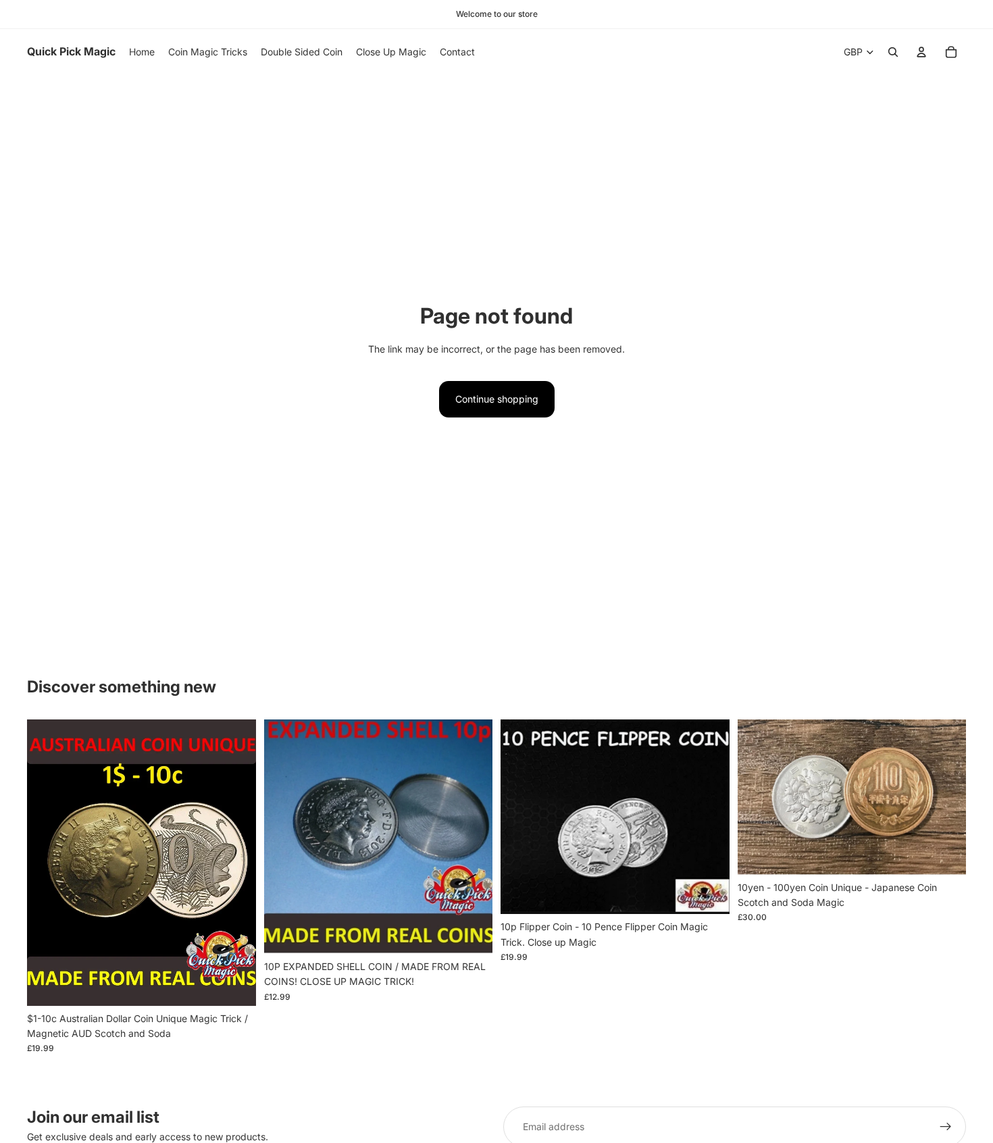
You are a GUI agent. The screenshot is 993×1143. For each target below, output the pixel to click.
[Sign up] (946, 1127)
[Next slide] (945, 797)
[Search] (893, 52)
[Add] (235, 985)
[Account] (921, 52)
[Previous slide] (758, 797)
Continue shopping (496, 399)
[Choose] (471, 933)
